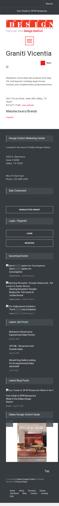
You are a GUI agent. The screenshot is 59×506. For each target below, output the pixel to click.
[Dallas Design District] (29, 28)
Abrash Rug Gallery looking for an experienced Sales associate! (22, 363)
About (21, 491)
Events (9, 406)
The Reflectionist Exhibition (22, 309)
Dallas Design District (26, 479)
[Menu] (29, 41)
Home (12, 491)
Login (29, 233)
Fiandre (10, 117)
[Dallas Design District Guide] (32, 461)
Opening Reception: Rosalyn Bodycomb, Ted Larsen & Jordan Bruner (23, 292)
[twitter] (14, 3)
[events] (3, 3)
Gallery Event (14, 276)
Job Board (14, 493)
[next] (10, 11)
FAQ (12, 496)
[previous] (3, 11)
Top (47, 471)
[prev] (18, 267)
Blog (25, 493)
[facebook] (8, 3)
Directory (32, 491)
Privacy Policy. (21, 482)
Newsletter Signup (29, 210)
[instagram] (19, 3)
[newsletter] (25, 3)
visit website (28, 105)
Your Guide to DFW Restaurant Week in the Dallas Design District (21, 398)
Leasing (44, 493)
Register (29, 243)
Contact (34, 493)
